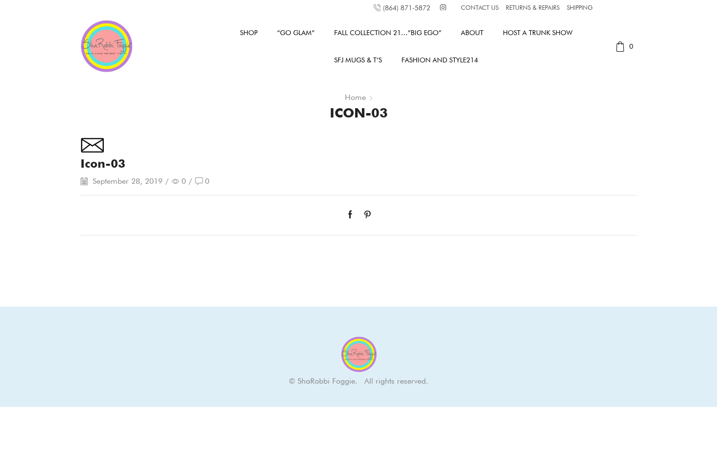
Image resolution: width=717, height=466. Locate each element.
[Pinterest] (365, 215)
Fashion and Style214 (439, 60)
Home (355, 97)
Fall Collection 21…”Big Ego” (387, 33)
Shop (249, 33)
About (472, 33)
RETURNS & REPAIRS (532, 7)
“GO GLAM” (296, 33)
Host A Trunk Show (538, 33)
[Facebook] (352, 215)
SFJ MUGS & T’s (358, 60)
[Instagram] (443, 8)
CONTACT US (479, 7)
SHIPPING (580, 7)
